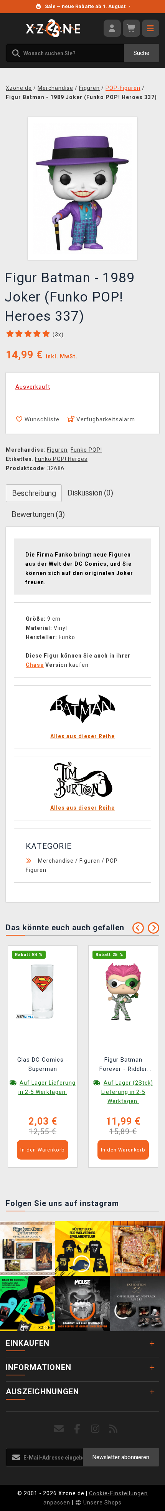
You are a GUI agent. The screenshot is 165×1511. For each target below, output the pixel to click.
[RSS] (113, 1429)
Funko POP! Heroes (61, 459)
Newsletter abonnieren (120, 1457)
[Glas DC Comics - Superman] (42, 991)
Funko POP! (86, 450)
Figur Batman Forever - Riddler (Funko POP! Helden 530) (123, 1065)
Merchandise (56, 861)
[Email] (59, 1429)
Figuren (57, 450)
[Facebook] (77, 1429)
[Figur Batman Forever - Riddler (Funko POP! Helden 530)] (123, 991)
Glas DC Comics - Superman (42, 1064)
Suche (141, 53)
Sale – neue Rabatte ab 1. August (87, 6)
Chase (35, 665)
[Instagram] (95, 1429)
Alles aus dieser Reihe (82, 736)
